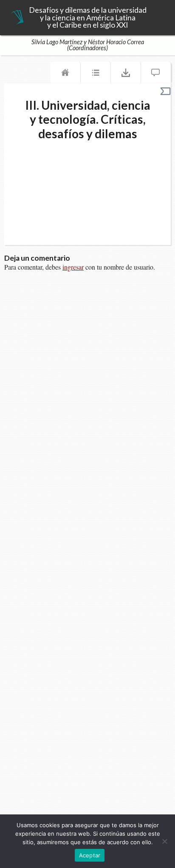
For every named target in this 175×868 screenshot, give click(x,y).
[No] (164, 841)
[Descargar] (126, 74)
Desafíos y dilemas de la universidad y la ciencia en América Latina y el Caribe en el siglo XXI (88, 17)
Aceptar (90, 855)
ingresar (73, 266)
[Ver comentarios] (156, 74)
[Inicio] (65, 74)
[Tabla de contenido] (95, 74)
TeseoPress (16, 18)
